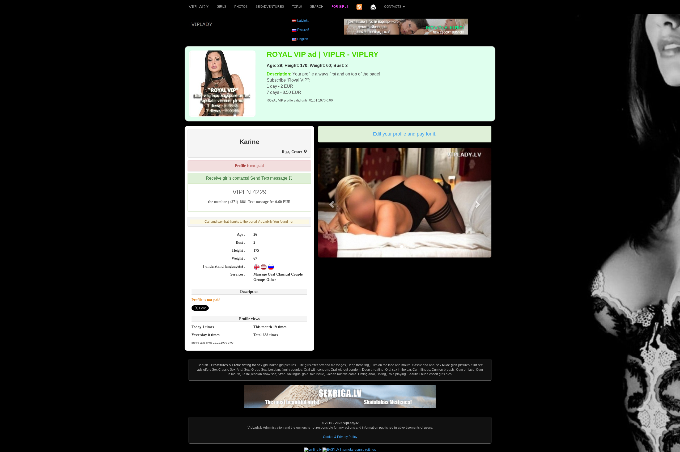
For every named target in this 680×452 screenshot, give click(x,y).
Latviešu (303, 21)
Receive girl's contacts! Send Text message (247, 178)
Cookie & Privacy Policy (340, 437)
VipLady (199, 6)
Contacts (393, 7)
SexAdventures (270, 7)
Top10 (297, 7)
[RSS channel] (359, 7)
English (302, 39)
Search (317, 7)
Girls (221, 7)
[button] (331, 203)
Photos (241, 7)
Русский (303, 30)
